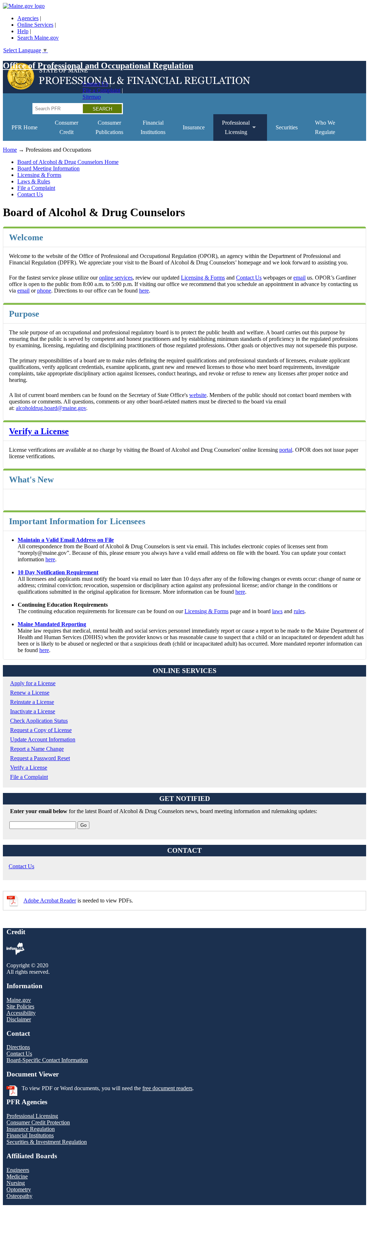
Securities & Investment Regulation (46, 1142)
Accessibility (21, 1013)
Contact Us (95, 84)
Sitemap (92, 97)
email (299, 278)
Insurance (194, 127)
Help (22, 31)
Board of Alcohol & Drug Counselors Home (68, 162)
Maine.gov (18, 1000)
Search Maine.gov (38, 38)
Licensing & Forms (39, 175)
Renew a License (29, 693)
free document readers (167, 1088)
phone (44, 290)
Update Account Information (42, 739)
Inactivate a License (32, 711)
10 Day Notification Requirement (58, 572)
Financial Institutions (30, 1135)
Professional (231, 130)
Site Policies (20, 1006)
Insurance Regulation (30, 1129)
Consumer (66, 127)
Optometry (18, 1189)
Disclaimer (18, 1019)
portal (285, 450)
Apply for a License (32, 683)
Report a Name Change (37, 749)
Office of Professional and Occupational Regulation (98, 65)
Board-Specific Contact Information (47, 1060)
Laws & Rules (33, 181)
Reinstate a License (32, 702)
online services (116, 278)
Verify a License (39, 431)
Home (10, 150)
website (197, 395)
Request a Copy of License (41, 730)
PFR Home (24, 127)
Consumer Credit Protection (38, 1122)
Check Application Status (39, 721)
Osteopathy (19, 1196)
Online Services (35, 25)
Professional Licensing (32, 1116)
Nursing (15, 1183)
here (144, 290)
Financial (153, 127)
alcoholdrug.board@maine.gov (51, 408)
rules (299, 611)
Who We (325, 127)
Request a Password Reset (40, 758)
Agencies (28, 18)
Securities (287, 127)
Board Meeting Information (48, 168)
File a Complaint (101, 90)
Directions (18, 1047)
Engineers (17, 1170)
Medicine (17, 1176)
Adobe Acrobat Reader (49, 900)
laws (277, 611)
